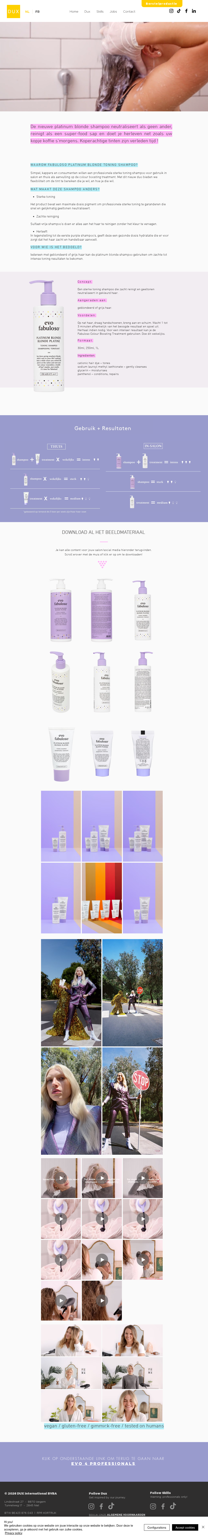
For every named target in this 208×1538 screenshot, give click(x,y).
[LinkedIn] (194, 11)
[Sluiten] (203, 1527)
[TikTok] (179, 11)
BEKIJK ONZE (117, 1514)
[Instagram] (171, 11)
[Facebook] (186, 11)
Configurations (156, 1527)
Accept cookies (185, 1527)
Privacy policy (13, 1533)
